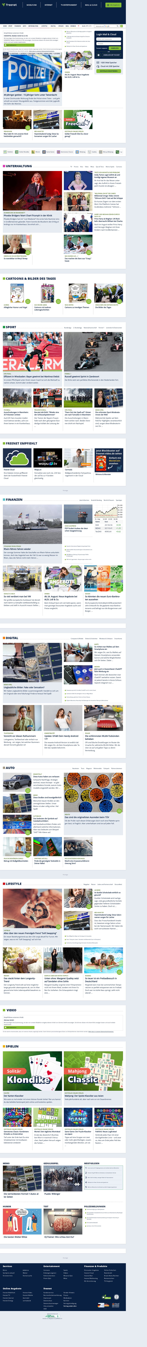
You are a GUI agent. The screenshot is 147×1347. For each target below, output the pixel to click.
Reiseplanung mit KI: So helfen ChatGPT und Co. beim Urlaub (81, 690)
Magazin (89, 768)
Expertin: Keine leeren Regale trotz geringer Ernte (78, 546)
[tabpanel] (32, 79)
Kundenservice (49, 1292)
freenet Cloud (88, 1273)
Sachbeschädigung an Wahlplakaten (95, 1209)
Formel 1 (101, 327)
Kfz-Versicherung (90, 1281)
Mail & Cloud (91, 5)
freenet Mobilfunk (9, 1292)
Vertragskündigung (70, 1303)
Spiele (66, 1270)
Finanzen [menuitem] (17, 26)
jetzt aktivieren (11, 45)
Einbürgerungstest (50, 1273)
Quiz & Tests (100, 166)
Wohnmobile (98, 768)
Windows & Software (106, 638)
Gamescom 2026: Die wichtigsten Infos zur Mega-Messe (79, 693)
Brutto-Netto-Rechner (111, 1276)
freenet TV (6, 1295)
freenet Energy (8, 1300)
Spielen (12, 1046)
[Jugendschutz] (52, 1316)
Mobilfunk (32, 5)
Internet (48, 5)
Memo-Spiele (110, 166)
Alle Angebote (115, 5)
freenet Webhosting (91, 1278)
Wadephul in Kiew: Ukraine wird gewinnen (76, 46)
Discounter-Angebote (91, 1270)
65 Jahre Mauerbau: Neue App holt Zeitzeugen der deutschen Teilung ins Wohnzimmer (87, 700)
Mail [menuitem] (67, 26)
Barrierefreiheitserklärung (53, 1295)
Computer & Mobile (77, 638)
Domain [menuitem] (73, 26)
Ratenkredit (108, 1273)
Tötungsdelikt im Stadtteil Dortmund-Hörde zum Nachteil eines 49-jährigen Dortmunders (105, 1213)
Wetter (25, 1273)
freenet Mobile (28, 1295)
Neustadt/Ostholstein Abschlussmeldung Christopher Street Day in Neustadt (103, 1218)
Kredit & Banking (96, 500)
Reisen (93, 884)
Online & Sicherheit (91, 638)
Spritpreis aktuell (8, 1273)
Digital (12, 638)
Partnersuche (27, 1276)
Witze (92, 166)
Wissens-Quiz (68, 1276)
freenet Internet (8, 1298)
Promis (76, 166)
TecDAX (98, 531)
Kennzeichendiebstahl (92, 1222)
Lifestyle (13, 884)
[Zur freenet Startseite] (9, 5)
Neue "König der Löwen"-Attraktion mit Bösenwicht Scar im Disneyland (83, 939)
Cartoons (119, 166)
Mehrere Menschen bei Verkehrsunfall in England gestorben (102, 1187)
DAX (97, 525)
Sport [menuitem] (10, 26)
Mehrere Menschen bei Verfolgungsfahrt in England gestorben (79, 32)
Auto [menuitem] (24, 26)
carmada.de (27, 1300)
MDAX (97, 528)
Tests (82, 768)
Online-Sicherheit (110, 1270)
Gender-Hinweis (69, 1292)
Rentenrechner (109, 1278)
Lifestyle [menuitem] (44, 26)
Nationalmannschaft (90, 327)
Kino (81, 166)
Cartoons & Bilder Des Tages (31, 279)
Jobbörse (26, 1270)
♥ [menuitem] (78, 26)
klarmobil (26, 1298)
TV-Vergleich (108, 1281)
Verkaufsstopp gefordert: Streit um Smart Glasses (78, 697)
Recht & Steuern (109, 500)
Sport (11, 327)
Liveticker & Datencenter (114, 327)
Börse (5, 1270)
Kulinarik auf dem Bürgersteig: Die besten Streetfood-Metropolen (82, 943)
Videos (66, 1273)
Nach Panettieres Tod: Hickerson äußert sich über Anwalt (78, 42)
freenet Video (27, 1292)
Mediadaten (68, 1298)
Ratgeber (86, 884)
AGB (45, 1309)
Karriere (66, 1300)
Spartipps (119, 500)
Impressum (47, 1298)
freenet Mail (88, 1276)
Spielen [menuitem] (60, 26)
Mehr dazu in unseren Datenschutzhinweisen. (41, 51)
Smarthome (118, 638)
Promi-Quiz (47, 1278)
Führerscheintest (116, 768)
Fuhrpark (106, 768)
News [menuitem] (5, 26)
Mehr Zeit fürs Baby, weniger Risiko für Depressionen (100, 1177)
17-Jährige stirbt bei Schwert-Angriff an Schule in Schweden (78, 37)
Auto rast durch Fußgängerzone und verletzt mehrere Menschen (103, 1168)
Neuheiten (75, 768)
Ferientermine (8, 1276)
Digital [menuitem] (53, 26)
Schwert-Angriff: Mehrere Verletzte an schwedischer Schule (102, 1173)
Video (87, 166)
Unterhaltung (19, 166)
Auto (10, 768)
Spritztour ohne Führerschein (94, 1226)
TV (71, 166)
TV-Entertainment (69, 5)
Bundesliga (67, 327)
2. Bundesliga (77, 327)
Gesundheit (118, 884)
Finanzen (14, 499)
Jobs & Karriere (84, 500)
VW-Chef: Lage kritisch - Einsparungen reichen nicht (78, 559)
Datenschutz (48, 1300)
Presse (66, 1295)
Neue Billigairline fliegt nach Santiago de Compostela (78, 936)
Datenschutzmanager (51, 1303)
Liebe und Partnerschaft (105, 884)
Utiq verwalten (49, 1306)
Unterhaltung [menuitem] (33, 26)
